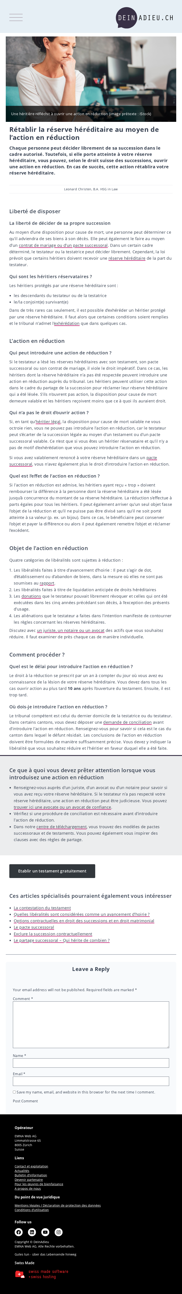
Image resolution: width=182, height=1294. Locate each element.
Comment (23, 998)
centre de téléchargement (61, 826)
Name (19, 1055)
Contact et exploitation (31, 1166)
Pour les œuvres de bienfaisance (39, 1184)
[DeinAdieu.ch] (144, 17)
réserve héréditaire (127, 258)
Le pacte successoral (34, 927)
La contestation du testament (42, 907)
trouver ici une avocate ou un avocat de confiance (62, 807)
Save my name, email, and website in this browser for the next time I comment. (86, 1092)
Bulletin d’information (31, 1175)
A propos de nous (28, 1188)
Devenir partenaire (29, 1179)
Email (19, 1073)
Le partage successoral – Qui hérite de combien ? (62, 940)
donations (31, 596)
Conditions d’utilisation (32, 1210)
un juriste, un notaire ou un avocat (71, 630)
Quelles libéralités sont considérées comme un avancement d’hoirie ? (82, 914)
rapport (47, 583)
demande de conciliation (127, 722)
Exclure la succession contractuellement (53, 933)
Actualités (22, 1171)
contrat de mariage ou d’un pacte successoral (63, 245)
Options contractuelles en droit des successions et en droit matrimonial (84, 920)
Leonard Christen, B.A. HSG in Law (91, 189)
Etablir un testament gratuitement (52, 871)
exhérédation (67, 323)
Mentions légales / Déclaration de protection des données (58, 1205)
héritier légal (48, 421)
